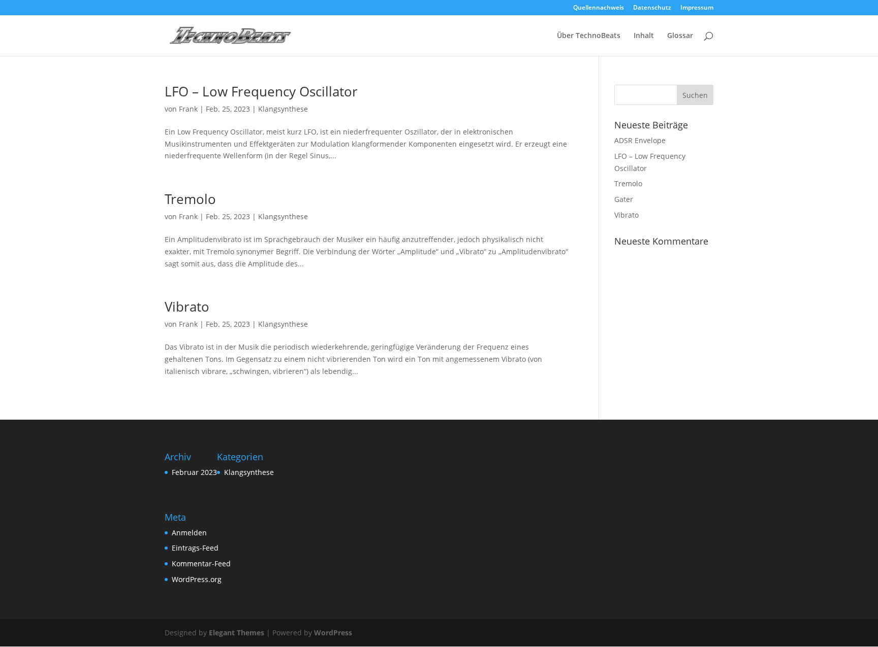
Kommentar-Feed (201, 563)
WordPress (333, 632)
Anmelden (189, 532)
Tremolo (190, 199)
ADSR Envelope (640, 140)
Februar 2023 (194, 472)
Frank (188, 109)
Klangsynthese (283, 109)
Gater (623, 199)
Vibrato (187, 306)
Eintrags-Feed (195, 548)
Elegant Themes (236, 632)
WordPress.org (197, 579)
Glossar (680, 36)
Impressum (696, 8)
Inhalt (644, 36)
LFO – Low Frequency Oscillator (261, 91)
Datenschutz (652, 8)
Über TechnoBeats (588, 36)
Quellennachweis (598, 8)
